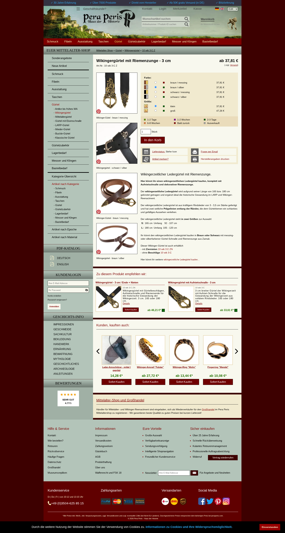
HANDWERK (61, 344)
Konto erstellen (54, 296)
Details (126, 303)
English (63, 264)
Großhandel (208, 409)
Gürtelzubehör (136, 41)
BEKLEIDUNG (62, 339)
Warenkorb (207, 19)
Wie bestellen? (55, 440)
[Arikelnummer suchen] (186, 23)
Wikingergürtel (132, 50)
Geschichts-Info (68, 317)
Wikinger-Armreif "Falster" (150, 367)
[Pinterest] (218, 501)
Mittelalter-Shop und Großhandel (120, 400)
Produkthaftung (103, 462)
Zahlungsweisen (104, 446)
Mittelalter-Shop (104, 50)
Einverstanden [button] (270, 527)
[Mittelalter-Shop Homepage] (109, 19)
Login (162, 8)
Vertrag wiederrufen (222, 457)
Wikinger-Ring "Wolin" (184, 367)
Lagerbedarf (158, 41)
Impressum (101, 435)
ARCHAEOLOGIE (64, 368)
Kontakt (147, 8)
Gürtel (118, 50)
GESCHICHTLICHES (66, 364)
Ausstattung (85, 41)
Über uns (100, 467)
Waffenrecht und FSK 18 (108, 472)
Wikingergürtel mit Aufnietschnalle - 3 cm (191, 282)
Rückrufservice (56, 451)
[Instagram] (226, 501)
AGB (97, 456)
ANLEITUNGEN (63, 373)
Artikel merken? (160, 159)
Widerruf (197, 456)
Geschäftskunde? (94, 9)
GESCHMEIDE (62, 329)
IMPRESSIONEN (63, 324)
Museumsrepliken (57, 472)
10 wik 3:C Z (148, 50)
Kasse (197, 8)
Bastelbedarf (210, 41)
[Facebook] (202, 501)
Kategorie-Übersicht (64, 176)
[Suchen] (186, 18)
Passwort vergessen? (57, 300)
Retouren (53, 446)
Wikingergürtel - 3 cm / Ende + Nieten (116, 282)
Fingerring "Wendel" (217, 367)
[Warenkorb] (232, 24)
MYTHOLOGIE (62, 359)
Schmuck (52, 41)
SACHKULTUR (62, 334)
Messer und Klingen (184, 41)
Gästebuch (101, 451)
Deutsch (63, 258)
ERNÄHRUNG (62, 349)
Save (98, 111)
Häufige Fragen (56, 456)
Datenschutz (54, 462)
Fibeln (68, 41)
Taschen (103, 41)
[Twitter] (210, 501)
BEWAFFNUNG (62, 354)
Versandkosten (103, 440)
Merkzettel (180, 8)
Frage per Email (209, 151)
